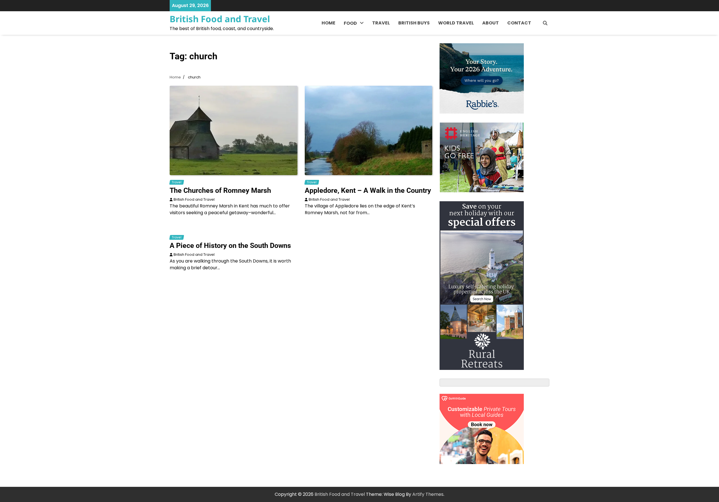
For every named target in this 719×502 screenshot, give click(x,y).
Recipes (352, 48)
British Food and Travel (220, 19)
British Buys (414, 23)
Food (350, 23)
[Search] (545, 23)
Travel (381, 23)
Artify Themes (427, 494)
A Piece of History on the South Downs (230, 245)
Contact (519, 23)
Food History (358, 36)
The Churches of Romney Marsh (220, 190)
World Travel (456, 23)
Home (328, 23)
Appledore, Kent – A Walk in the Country (368, 190)
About (490, 23)
